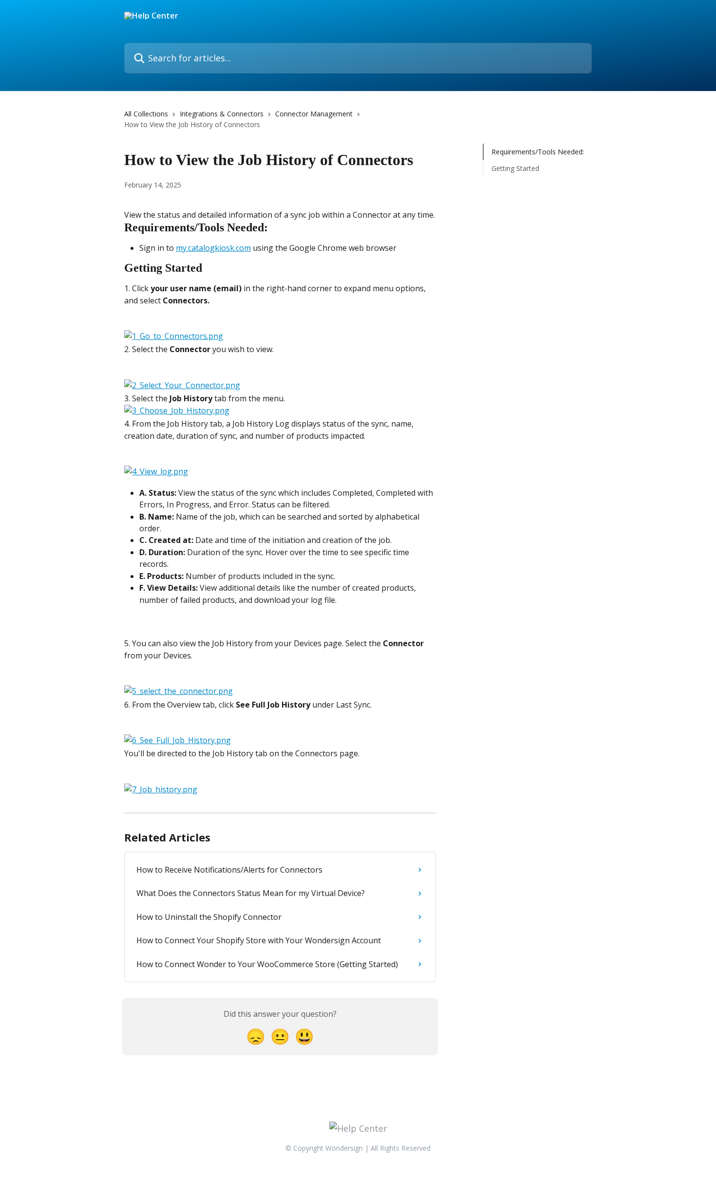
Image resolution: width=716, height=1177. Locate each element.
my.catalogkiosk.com (213, 248)
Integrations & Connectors (222, 113)
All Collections (146, 113)
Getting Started (515, 168)
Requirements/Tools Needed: (537, 151)
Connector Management (314, 113)
